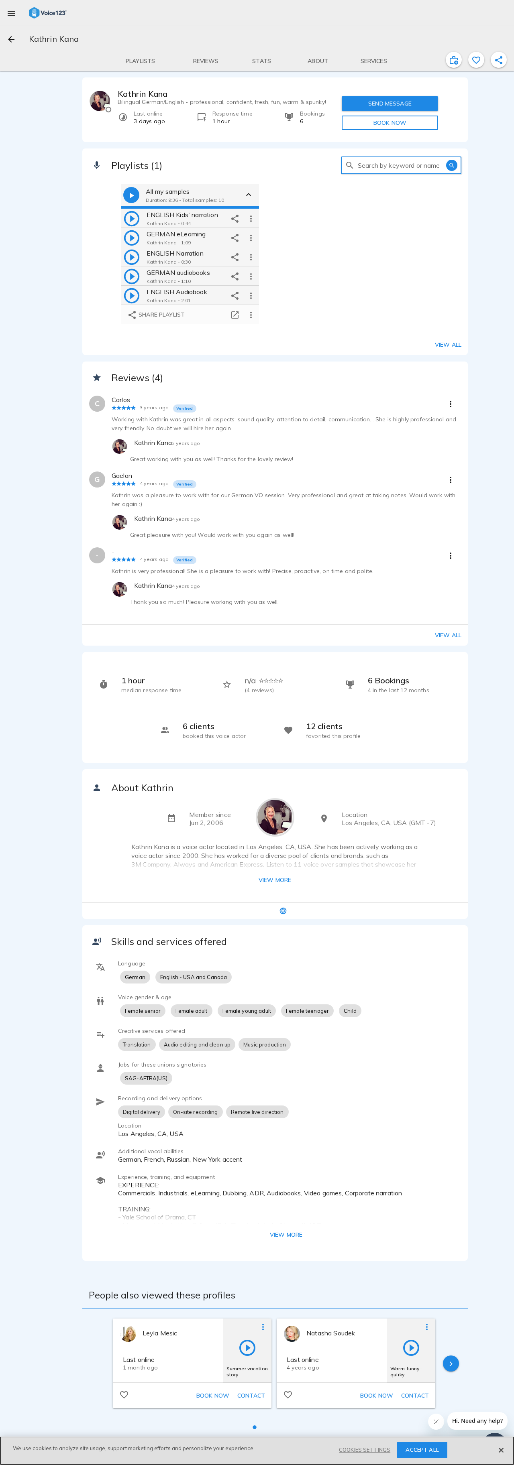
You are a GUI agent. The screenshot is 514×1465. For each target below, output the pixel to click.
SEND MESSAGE (390, 103)
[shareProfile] (499, 60)
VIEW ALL (448, 635)
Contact (251, 1395)
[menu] (11, 13)
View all (448, 344)
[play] (131, 218)
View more (275, 880)
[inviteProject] (454, 60)
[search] (350, 165)
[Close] (501, 1450)
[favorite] (476, 60)
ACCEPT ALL (422, 1450)
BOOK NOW (389, 122)
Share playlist (161, 314)
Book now (212, 1395)
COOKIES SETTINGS (364, 1450)
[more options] (251, 218)
